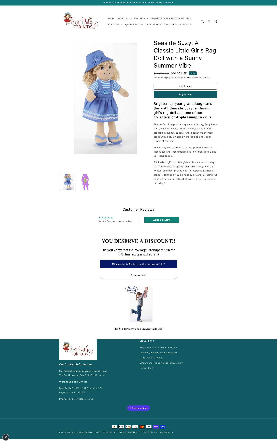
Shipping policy (166, 432)
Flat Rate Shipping (162, 77)
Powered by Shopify (92, 432)
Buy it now (185, 94)
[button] (124, 18)
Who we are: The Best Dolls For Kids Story (161, 363)
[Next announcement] (217, 2)
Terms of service (150, 432)
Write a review (161, 219)
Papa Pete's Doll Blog (151, 358)
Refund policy (109, 432)
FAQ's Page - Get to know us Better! (158, 347)
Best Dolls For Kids (75, 432)
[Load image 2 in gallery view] (85, 182)
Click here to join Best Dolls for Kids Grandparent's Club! (138, 263)
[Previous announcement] (60, 2)
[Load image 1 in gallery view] (68, 182)
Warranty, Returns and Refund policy (159, 352)
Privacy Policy (147, 368)
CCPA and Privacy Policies (129, 432)
